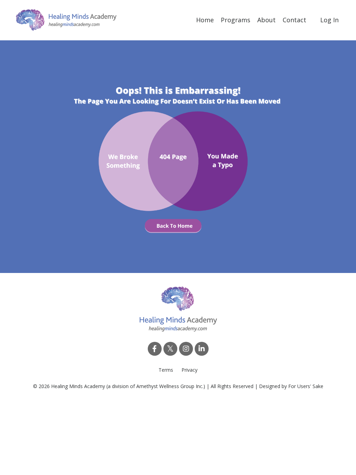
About (266, 20)
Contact (294, 20)
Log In (329, 20)
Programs (235, 20)
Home (205, 20)
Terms (166, 370)
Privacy (189, 370)
